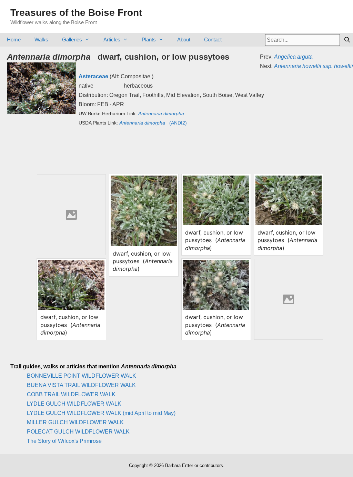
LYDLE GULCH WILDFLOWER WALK (74, 404)
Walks (41, 39)
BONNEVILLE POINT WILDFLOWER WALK (81, 376)
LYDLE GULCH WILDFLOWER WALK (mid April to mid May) (101, 413)
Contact (213, 39)
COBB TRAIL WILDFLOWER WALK (71, 394)
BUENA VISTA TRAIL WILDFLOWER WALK (81, 385)
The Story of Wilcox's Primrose (64, 441)
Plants (149, 39)
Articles (111, 39)
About (183, 39)
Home (14, 39)
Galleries (72, 39)
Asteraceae (93, 76)
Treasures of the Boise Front (76, 12)
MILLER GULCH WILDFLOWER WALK (75, 422)
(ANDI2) (153, 123)
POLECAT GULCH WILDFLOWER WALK (78, 432)
